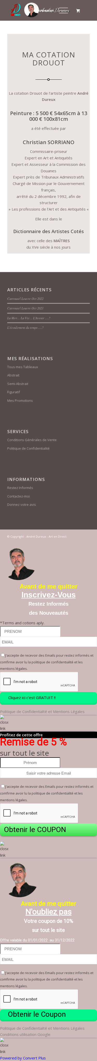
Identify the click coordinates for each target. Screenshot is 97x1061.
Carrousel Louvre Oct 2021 (25, 308)
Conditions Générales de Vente (32, 439)
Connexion (45, 10)
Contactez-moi (18, 496)
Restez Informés (20, 487)
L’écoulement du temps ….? (25, 327)
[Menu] (61, 10)
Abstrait (13, 375)
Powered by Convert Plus (23, 1057)
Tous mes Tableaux (22, 367)
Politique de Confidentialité (28, 448)
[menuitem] (62, 10)
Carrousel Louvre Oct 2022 (25, 298)
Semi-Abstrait (17, 383)
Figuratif (13, 392)
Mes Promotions (20, 400)
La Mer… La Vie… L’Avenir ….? (28, 318)
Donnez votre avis (21, 504)
